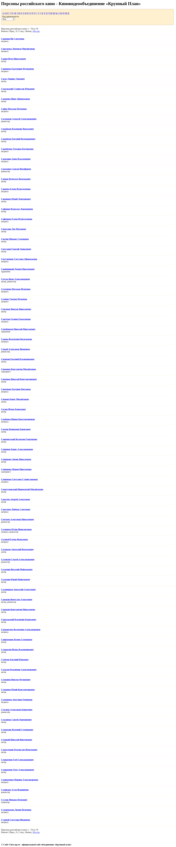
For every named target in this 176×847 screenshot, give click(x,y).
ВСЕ (67, 13)
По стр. (36, 31)
